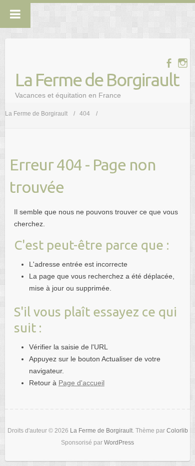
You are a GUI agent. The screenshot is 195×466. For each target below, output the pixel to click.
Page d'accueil (81, 383)
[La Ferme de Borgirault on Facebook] (169, 63)
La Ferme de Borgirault (97, 79)
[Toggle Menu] (15, 14)
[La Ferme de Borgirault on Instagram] (183, 63)
